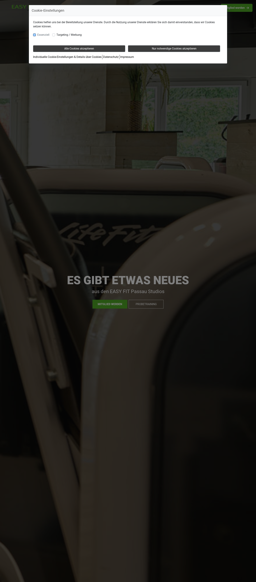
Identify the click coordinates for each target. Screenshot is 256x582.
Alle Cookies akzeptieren (79, 48)
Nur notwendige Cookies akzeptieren (174, 48)
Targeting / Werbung (69, 34)
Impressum (127, 57)
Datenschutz (111, 57)
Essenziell (43, 34)
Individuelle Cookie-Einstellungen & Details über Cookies (67, 57)
